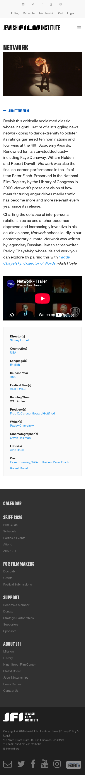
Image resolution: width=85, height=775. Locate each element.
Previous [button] (3, 77)
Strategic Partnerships (18, 618)
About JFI (9, 551)
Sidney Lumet (19, 340)
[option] (42, 77)
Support (11, 597)
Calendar (12, 503)
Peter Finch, (61, 462)
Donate (8, 611)
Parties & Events (14, 538)
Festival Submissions (17, 584)
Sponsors (9, 631)
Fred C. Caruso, (20, 413)
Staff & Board (12, 671)
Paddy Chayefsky (22, 426)
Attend (7, 544)
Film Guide (10, 525)
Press (55, 731)
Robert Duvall (19, 468)
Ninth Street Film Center (19, 664)
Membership (46, 13)
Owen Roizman (20, 438)
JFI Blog (14, 13)
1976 (13, 377)
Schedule (9, 531)
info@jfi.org (12, 748)
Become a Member (16, 605)
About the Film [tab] (18, 111)
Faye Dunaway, (20, 462)
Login (70, 13)
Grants (7, 578)
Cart (60, 13)
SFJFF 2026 (12, 517)
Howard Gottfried (43, 413)
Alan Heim (17, 450)
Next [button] (75, 77)
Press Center (12, 684)
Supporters (11, 624)
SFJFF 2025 (18, 389)
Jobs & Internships (15, 677)
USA (13, 352)
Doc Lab (9, 571)
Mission (8, 651)
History (8, 658)
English (15, 365)
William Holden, (41, 462)
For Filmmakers (18, 564)
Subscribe (29, 13)
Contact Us (11, 691)
